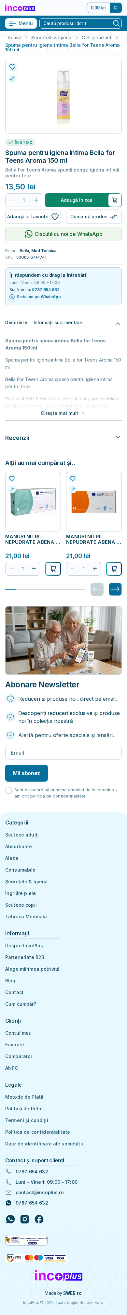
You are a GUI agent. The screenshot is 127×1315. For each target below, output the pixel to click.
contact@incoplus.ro (40, 1192)
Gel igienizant (96, 37)
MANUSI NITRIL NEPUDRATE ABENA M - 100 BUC (93, 539)
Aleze (11, 858)
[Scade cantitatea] (11, 200)
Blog (10, 980)
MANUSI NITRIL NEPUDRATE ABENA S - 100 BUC (32, 539)
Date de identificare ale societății (44, 1143)
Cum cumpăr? (20, 1004)
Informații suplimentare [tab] (58, 322)
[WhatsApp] (10, 1219)
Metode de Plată (24, 1097)
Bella (24, 250)
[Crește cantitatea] (36, 200)
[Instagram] (25, 1219)
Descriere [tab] (16, 322)
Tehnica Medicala (26, 916)
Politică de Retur (24, 1108)
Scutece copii (21, 905)
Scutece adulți (22, 834)
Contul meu (18, 1033)
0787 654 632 (46, 289)
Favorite (14, 1044)
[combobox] (75, 23)
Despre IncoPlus (24, 945)
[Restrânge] (118, 322)
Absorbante (18, 846)
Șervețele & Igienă (51, 37)
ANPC (11, 1068)
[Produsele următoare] (115, 589)
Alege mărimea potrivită (32, 969)
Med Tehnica (43, 250)
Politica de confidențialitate (37, 1132)
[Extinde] (118, 437)
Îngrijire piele (20, 893)
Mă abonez (26, 773)
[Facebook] (39, 1219)
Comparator (18, 1056)
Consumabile (20, 870)
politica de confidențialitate (58, 795)
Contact (14, 992)
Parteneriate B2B (24, 957)
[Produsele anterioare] (97, 589)
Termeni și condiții (26, 1120)
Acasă (14, 37)
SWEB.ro (72, 1293)
